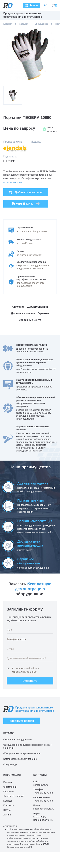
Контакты (8, 805)
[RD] (6, 5)
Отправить (30, 680)
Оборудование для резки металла (21, 753)
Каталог (23, 23)
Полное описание (12, 182)
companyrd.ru (40, 785)
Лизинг (7, 814)
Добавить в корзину (29, 192)
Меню (34, 5)
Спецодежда (41, 23)
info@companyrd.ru (43, 808)
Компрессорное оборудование (20, 759)
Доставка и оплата (13, 796)
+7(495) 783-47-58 (43, 792)
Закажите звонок (22, 721)
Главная (7, 23)
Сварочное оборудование (17, 739)
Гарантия (8, 791)
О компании (9, 787)
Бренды (7, 800)
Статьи (7, 810)
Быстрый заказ (23, 203)
